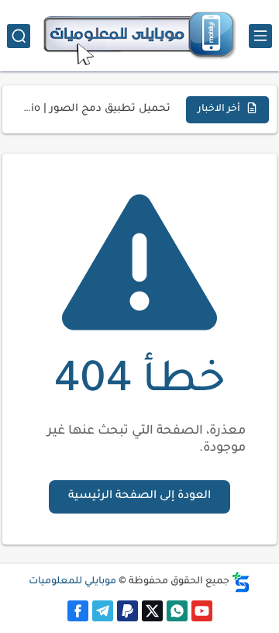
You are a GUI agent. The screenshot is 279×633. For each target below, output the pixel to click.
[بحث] (18, 36)
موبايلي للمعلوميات (72, 581)
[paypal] (127, 610)
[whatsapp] (177, 610)
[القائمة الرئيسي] (260, 36)
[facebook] (77, 610)
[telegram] (102, 610)
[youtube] (201, 610)
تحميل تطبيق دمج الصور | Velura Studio (95, 109)
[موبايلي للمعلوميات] (139, 35)
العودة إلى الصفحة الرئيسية (139, 496)
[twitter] (152, 610)
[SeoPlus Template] (241, 582)
